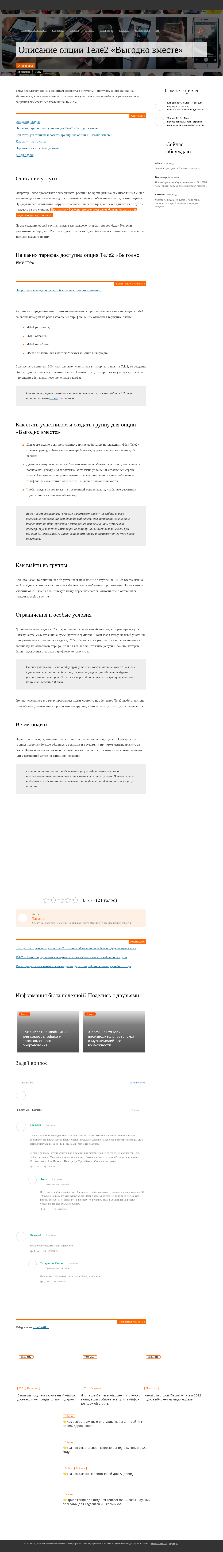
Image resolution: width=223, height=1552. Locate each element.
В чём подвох (25, 154)
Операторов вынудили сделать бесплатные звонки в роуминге (59, 290)
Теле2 (38, 71)
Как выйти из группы (31, 141)
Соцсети (74, 30)
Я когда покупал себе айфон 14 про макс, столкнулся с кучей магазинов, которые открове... (177, 203)
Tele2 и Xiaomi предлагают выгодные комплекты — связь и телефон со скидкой (71, 957)
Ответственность (159, 1543)
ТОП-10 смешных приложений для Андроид (100, 1474)
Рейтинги (69, 1416)
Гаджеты (89, 30)
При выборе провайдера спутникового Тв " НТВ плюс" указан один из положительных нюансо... (181, 184)
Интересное (23, 71)
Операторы (58, 30)
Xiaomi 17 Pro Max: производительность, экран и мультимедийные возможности (185, 121)
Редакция (173, 1543)
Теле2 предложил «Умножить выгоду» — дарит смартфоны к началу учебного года (73, 966)
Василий (65, 1184)
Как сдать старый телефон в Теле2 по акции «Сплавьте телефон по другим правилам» (76, 948)
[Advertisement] (42, 823)
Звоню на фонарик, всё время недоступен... (178, 168)
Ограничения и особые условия (38, 148)
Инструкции (106, 30)
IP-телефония (142, 30)
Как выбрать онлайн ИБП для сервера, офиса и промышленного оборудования (185, 106)
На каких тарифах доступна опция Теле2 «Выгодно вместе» (57, 128)
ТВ (157, 30)
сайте (53, 398)
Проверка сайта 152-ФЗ (34, 30)
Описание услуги (28, 121)
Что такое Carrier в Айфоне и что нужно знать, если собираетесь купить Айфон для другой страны (110, 1399)
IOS (21, 1388)
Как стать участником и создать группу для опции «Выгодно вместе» (64, 135)
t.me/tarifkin (41, 1327)
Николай (65, 1268)
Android (68, 1468)
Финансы (124, 30)
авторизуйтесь (137, 1082)
